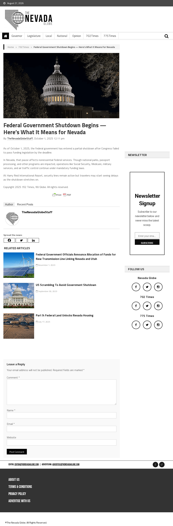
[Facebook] (9, 240)
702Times (92, 36)
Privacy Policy (17, 494)
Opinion (76, 36)
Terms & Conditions (20, 487)
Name (11, 410)
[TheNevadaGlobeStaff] (12, 218)
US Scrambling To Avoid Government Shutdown (66, 285)
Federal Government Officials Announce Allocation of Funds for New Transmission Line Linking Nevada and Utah (76, 256)
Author (9, 204)
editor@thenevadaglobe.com (27, 464)
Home (11, 47)
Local (49, 36)
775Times (110, 36)
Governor (16, 36)
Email (11, 424)
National (62, 36)
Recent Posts (25, 204)
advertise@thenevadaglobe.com (65, 464)
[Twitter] (21, 240)
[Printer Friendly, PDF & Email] (61, 194)
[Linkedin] (33, 240)
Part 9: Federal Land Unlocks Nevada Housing (64, 315)
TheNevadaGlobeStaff (20, 138)
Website (11, 437)
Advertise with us (19, 501)
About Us (13, 479)
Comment (13, 377)
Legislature (34, 36)
